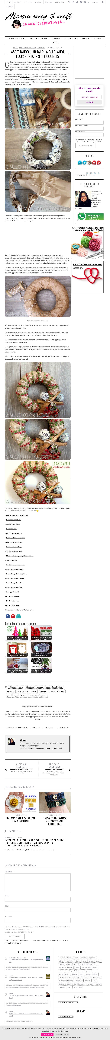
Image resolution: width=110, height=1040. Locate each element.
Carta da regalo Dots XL (15, 583)
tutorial (97, 38)
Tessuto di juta (11, 560)
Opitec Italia (24, 77)
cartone (91, 961)
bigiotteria (92, 958)
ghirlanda (54, 691)
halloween (74, 974)
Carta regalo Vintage (14, 547)
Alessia (23, 740)
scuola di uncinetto (79, 984)
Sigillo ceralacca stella (14, 551)
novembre (33, 696)
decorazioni (89, 964)
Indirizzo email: (80, 131)
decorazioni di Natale (54, 687)
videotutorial (78, 987)
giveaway (81, 971)
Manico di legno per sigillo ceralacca (19, 556)
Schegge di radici (12, 592)
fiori (67, 971)
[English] (88, 175)
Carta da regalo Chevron (15, 578)
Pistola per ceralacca (14, 533)
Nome (7, 895)
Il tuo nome (78, 119)
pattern (84, 977)
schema (61, 984)
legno (16, 696)
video (24, 38)
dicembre (10, 691)
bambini (86, 38)
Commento (10, 872)
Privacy (10, 6)
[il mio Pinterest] (98, 164)
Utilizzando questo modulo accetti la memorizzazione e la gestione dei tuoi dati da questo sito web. (38, 928)
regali (99, 977)
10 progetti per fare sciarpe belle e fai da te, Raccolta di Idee (26, 961)
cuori (81, 964)
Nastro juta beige (12, 605)
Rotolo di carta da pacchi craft (17, 515)
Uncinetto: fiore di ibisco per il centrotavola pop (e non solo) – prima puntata (26, 979)
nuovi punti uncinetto (65, 977)
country (40, 687)
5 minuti (76, 958)
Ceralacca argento (13, 524)
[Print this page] (18, 618)
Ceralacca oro (11, 529)
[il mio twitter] (84, 164)
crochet (68, 964)
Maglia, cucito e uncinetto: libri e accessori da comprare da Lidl (26, 1015)
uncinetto (13, 38)
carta (63, 79)
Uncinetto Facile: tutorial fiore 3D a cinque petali (20, 819)
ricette (55, 42)
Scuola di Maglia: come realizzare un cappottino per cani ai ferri (26, 997)
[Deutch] (92, 175)
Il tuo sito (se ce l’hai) (81, 125)
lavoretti (55, 38)
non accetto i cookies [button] (62, 1034)
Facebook (22, 727)
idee (77, 38)
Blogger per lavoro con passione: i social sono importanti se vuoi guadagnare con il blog (54, 769)
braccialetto (69, 961)
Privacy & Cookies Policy (59, 1031)
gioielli (73, 971)
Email (8, 906)
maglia (43, 38)
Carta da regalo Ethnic (14, 587)
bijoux (61, 961)
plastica (92, 977)
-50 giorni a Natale (16, 687)
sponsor (43, 696)
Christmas (30, 687)
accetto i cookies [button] (47, 1034)
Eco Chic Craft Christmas (27, 691)
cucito (33, 38)
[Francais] (99, 175)
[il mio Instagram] (89, 164)
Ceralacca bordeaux (13, 520)
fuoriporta (43, 691)
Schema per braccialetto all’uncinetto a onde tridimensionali (55, 821)
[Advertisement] (90, 22)
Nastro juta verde (12, 596)
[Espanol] (95, 175)
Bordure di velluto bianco (15, 538)
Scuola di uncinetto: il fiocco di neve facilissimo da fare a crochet (21, 768)
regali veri (79, 981)
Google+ (49, 748)
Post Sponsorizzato (27, 48)
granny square (63, 974)
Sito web (8, 916)
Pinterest (49, 727)
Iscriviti (89, 102)
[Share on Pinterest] (13, 618)
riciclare (87, 981)
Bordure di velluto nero (14, 542)
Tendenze (41, 48)
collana (98, 961)
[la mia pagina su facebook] (80, 164)
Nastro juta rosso (12, 601)
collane (61, 964)
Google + (64, 727)
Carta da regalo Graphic (15, 569)
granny (88, 971)
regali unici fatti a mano (66, 981)
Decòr (15, 48)
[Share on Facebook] (8, 618)
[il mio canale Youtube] (94, 164)
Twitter (36, 727)
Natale (37, 62)
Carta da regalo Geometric (16, 574)
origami (77, 977)
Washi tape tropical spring (15, 565)
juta (8, 696)
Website (23, 748)
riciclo (67, 38)
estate (61, 971)
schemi (69, 984)
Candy (78, 961)
